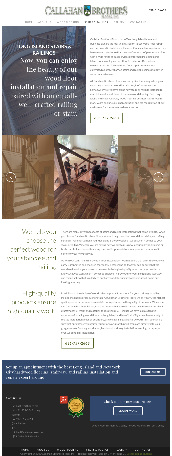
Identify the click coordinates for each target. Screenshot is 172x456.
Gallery (122, 449)
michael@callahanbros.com (28, 432)
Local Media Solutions (139, 453)
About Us (43, 449)
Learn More (128, 410)
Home (25, 449)
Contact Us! (153, 372)
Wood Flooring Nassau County (109, 425)
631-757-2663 (106, 118)
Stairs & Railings (97, 449)
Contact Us (142, 449)
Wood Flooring (67, 449)
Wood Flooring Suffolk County (146, 425)
